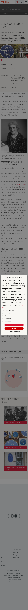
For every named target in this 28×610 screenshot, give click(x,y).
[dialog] (14, 305)
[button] (14, 332)
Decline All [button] (14, 328)
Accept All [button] (14, 325)
